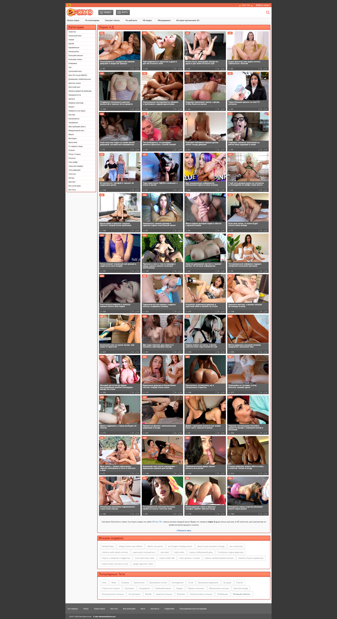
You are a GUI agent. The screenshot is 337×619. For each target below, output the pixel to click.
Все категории (74, 186)
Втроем (181, 594)
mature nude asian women (115, 552)
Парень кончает (196, 588)
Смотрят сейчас (112, 20)
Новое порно (73, 20)
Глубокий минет (163, 588)
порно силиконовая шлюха (219, 558)
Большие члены (75, 59)
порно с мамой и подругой (116, 558)
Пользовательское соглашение (193, 609)
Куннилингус (74, 119)
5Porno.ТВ (156, 522)
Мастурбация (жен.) (77, 127)
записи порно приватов (250, 558)
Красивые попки (158, 582)
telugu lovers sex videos (131, 546)
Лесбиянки (73, 123)
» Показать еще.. (184, 530)
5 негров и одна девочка (230, 552)
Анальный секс (75, 36)
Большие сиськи (75, 55)
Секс (104, 582)
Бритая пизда (241, 588)
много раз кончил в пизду (211, 546)
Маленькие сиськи (219, 588)
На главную (73, 609)
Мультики (72, 142)
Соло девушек (74, 170)
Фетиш (71, 178)
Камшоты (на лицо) (76, 111)
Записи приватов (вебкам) (79, 91)
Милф (148, 594)
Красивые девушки (208, 582)
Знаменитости (74, 95)
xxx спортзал (236, 546)
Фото (143, 609)
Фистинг (72, 182)
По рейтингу (131, 20)
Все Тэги (72, 190)
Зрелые (71, 99)
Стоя (190, 582)
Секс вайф (72, 162)
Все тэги (114, 609)
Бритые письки (164, 594)
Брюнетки (139, 582)
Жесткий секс (74, 87)
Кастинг (71, 115)
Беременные (73, 47)
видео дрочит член (143, 563)
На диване (144, 588)
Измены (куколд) (75, 103)
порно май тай (167, 558)
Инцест (71, 107)
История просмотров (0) (187, 20)
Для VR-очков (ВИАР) (77, 75)
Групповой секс (75, 71)
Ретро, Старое (74, 154)
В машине (72, 63)
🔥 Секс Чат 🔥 (246, 5)
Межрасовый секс (76, 130)
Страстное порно (111, 588)
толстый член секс (144, 558)
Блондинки (178, 582)
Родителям (169, 609)
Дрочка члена (74, 83)
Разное (71, 150)
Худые (179, 588)
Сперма (125, 582)
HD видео (147, 20)
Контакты (155, 609)
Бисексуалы (73, 51)
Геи (69, 67)
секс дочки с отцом (189, 558)
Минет (71, 134)
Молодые (72, 138)
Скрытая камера (75, 166)
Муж (113, 582)
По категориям (92, 20)
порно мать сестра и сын (115, 563)
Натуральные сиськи (113, 594)
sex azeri (164, 552)
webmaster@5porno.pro (107, 617)
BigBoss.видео (263, 5)
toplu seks (179, 552)
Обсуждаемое (164, 20)
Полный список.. (242, 594)
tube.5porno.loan (85, 617)
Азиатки (72, 32)
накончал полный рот (144, 552)
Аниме (71, 40)
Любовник (222, 594)
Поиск (86, 609)
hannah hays (108, 546)
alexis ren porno (155, 546)
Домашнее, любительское (79, 79)
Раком (239, 582)
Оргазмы (129, 588)
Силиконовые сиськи (201, 594)
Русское (71, 158)
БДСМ (71, 44)
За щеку (227, 582)
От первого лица (75, 146)
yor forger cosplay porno (180, 546)
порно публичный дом (201, 552)
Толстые (72, 174)
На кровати (134, 594)
